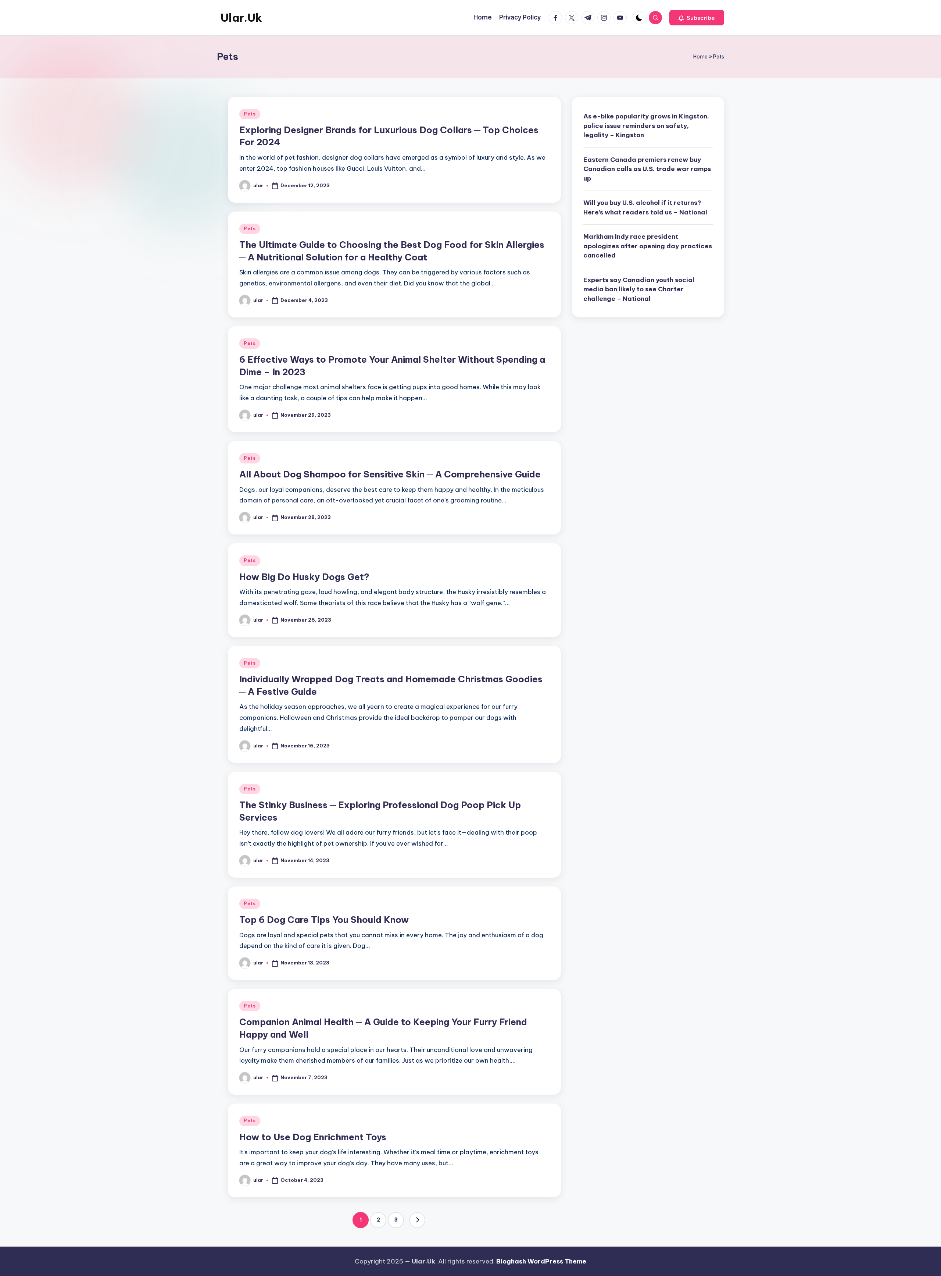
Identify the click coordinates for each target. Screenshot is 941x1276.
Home (700, 56)
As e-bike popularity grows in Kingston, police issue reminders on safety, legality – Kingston (646, 125)
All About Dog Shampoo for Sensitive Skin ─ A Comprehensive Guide (390, 474)
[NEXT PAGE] (417, 1220)
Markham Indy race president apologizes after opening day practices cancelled (647, 245)
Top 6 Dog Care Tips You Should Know (324, 919)
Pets (250, 114)
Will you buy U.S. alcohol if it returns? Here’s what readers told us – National (645, 207)
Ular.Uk (241, 18)
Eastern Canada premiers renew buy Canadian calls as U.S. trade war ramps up (647, 168)
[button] (696, 17)
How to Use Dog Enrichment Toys (312, 1136)
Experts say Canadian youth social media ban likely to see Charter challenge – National (638, 289)
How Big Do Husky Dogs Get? (304, 576)
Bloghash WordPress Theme (541, 1261)
